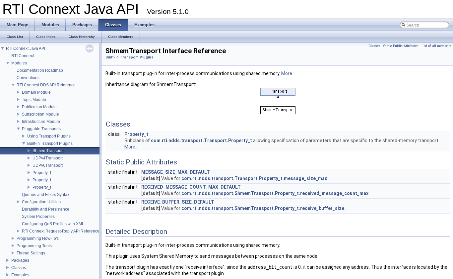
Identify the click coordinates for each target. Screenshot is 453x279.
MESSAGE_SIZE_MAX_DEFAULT (175, 172)
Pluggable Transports (41, 129)
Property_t (41, 172)
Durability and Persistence (45, 209)
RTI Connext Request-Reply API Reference (60, 231)
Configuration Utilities (41, 202)
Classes (18, 267)
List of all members (436, 46)
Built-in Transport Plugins (50, 143)
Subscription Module (40, 114)
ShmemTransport (48, 150)
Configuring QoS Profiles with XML (53, 224)
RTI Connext (22, 55)
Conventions (28, 77)
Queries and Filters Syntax (45, 194)
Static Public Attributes (401, 46)
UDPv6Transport (47, 165)
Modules (19, 63)
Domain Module (36, 92)
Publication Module (39, 107)
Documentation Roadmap (40, 70)
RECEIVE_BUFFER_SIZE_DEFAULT (177, 202)
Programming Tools (34, 245)
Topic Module (34, 99)
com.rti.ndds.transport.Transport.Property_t (201, 140)
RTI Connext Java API (25, 48)
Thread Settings (31, 253)
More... (288, 73)
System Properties (38, 216)
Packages (20, 260)
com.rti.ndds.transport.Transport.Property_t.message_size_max (254, 178)
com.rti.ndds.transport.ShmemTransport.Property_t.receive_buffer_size (262, 208)
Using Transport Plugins (49, 136)
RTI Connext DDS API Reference (46, 85)
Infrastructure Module (41, 121)
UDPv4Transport (47, 158)
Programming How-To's (38, 238)
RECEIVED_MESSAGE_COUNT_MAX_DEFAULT (191, 187)
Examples (20, 275)
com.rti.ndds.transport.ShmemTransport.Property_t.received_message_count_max (274, 193)
